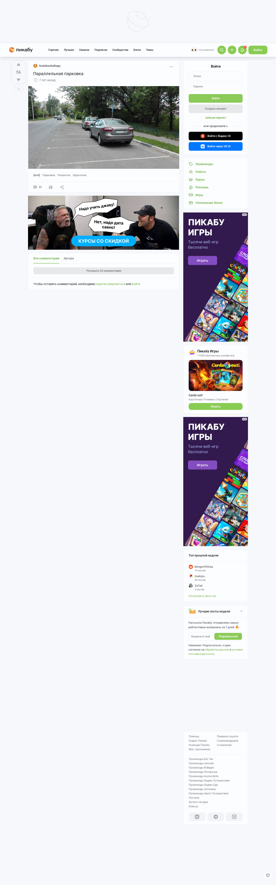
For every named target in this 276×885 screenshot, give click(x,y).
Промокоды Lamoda (201, 763)
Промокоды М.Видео (201, 767)
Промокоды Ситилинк (202, 789)
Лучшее (69, 49)
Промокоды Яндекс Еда (203, 784)
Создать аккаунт (215, 108)
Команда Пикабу (199, 745)
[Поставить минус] (18, 79)
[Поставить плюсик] (18, 64)
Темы (149, 49)
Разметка (64, 175)
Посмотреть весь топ (202, 596)
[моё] (36, 175)
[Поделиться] (61, 187)
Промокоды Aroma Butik (203, 776)
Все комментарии (46, 258)
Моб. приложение (199, 749)
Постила (194, 797)
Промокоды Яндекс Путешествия (209, 780)
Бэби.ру (193, 806)
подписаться (228, 636)
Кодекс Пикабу (198, 740)
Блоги (137, 49)
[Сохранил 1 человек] (50, 187)
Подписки (100, 49)
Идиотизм (79, 175)
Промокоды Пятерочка (203, 771)
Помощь (194, 736)
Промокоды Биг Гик (201, 759)
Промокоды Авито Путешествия (209, 793)
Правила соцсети (227, 736)
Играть (216, 406)
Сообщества (120, 49)
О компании (224, 745)
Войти (258, 50)
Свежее (84, 49)
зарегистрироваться (110, 284)
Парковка (48, 175)
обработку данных (217, 649)
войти (136, 284)
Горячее (53, 49)
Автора (69, 258)
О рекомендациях (227, 740)
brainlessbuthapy (49, 65)
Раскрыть (103, 270)
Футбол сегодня (198, 802)
